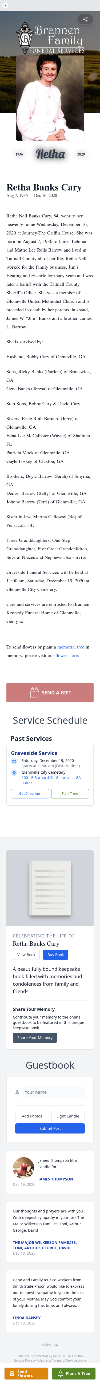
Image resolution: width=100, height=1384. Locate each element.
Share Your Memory (35, 1037)
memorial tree (70, 646)
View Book (26, 954)
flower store (66, 655)
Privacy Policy (35, 1360)
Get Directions (30, 793)
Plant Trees (70, 793)
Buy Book (55, 954)
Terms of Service (64, 1360)
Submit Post (50, 1128)
